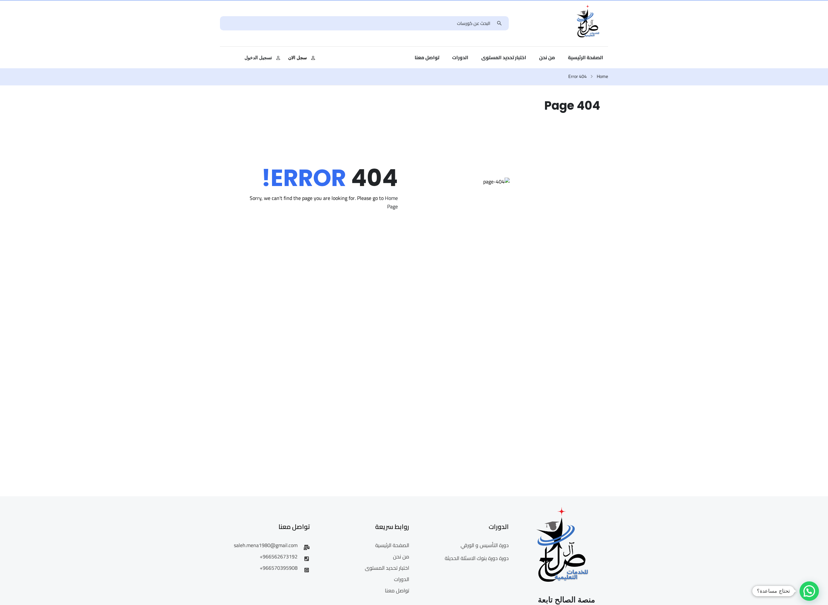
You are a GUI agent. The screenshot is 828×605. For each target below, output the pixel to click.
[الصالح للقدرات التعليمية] (588, 23)
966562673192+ (279, 556)
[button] (809, 591)
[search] (499, 23)
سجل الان (297, 57)
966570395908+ (279, 568)
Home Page (391, 202)
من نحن (547, 57)
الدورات (460, 57)
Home (602, 76)
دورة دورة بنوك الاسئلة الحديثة (477, 558)
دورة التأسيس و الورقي (485, 545)
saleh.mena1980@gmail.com (266, 545)
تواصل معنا (427, 57)
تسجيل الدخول (258, 57)
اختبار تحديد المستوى (503, 57)
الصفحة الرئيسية (585, 57)
